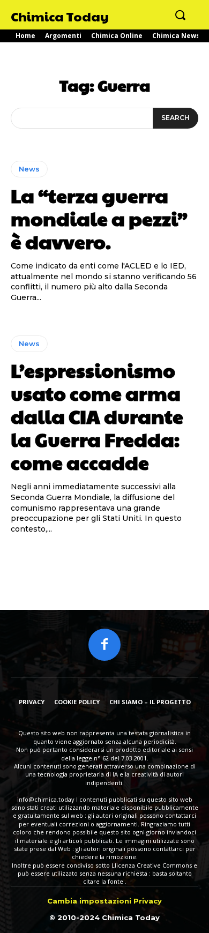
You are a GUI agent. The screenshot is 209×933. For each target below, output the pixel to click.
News (29, 169)
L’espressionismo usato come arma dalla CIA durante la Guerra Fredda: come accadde (97, 416)
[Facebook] (104, 645)
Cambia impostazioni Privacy (104, 901)
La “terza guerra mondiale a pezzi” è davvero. (99, 218)
